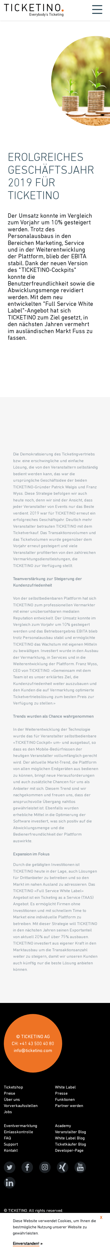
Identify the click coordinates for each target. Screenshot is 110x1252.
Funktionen (65, 1100)
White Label (65, 1087)
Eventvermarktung (20, 1126)
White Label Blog (70, 1138)
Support (11, 1145)
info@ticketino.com (33, 1051)
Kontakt (11, 1151)
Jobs (8, 1112)
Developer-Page (69, 1151)
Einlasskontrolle (18, 1132)
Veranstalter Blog (70, 1132)
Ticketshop (13, 1087)
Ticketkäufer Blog (70, 1145)
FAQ (7, 1138)
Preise (9, 1094)
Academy (63, 1126)
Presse (61, 1094)
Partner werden (69, 1106)
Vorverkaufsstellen (21, 1106)
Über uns (12, 1100)
